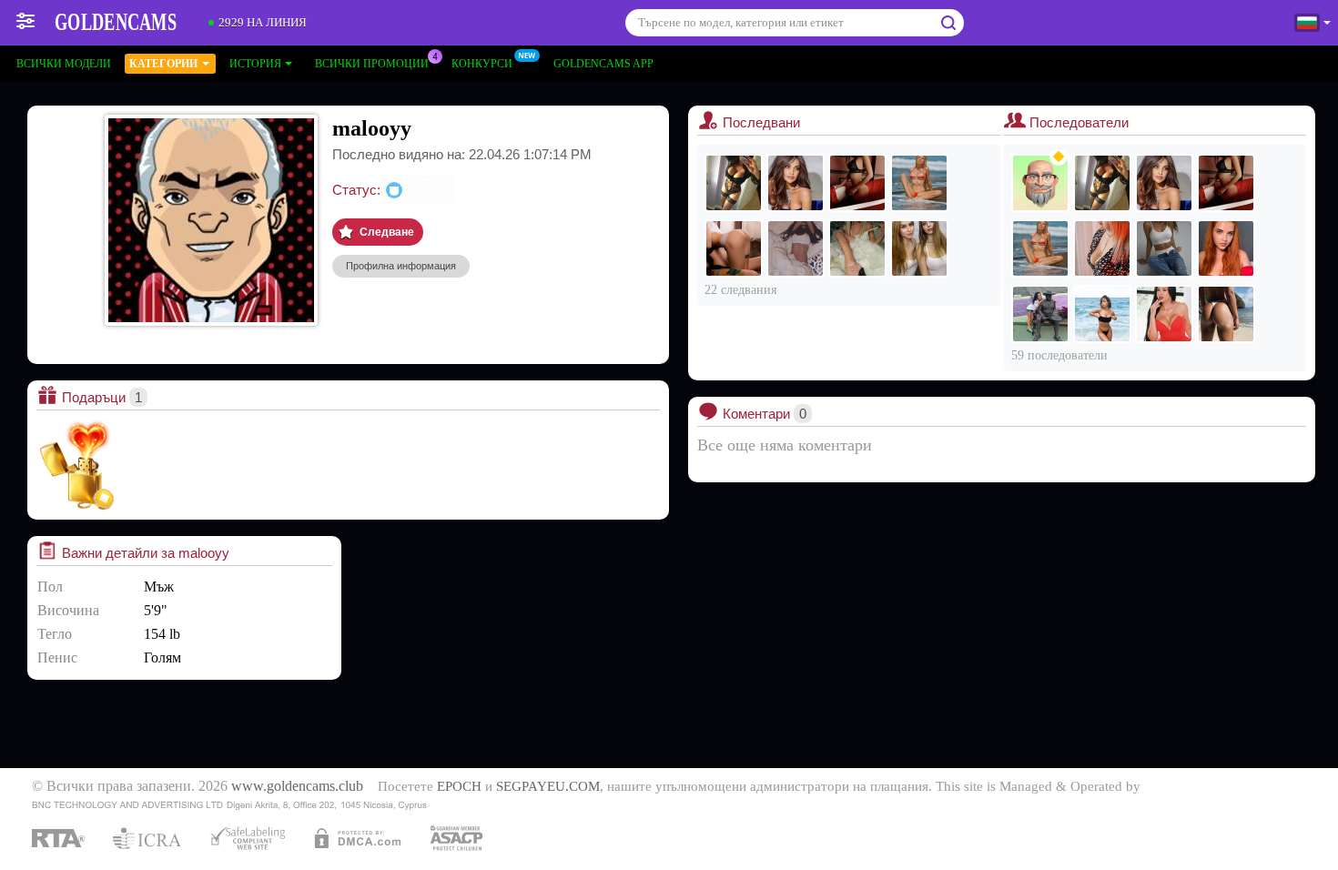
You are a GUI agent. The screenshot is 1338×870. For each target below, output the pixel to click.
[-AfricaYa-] (919, 183)
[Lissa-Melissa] (1226, 314)
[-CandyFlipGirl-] (1102, 314)
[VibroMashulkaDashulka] (919, 248)
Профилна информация (401, 265)
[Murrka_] (795, 183)
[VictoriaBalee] (1164, 314)
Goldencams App (603, 63)
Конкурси (481, 63)
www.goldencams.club (297, 786)
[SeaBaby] (857, 248)
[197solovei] (1040, 183)
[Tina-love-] (857, 183)
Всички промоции (372, 63)
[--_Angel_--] (1102, 248)
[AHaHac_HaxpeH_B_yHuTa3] (733, 248)
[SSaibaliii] (795, 248)
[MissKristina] (733, 183)
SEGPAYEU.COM (548, 786)
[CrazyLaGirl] (1226, 248)
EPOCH (459, 786)
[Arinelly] (1164, 248)
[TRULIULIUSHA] (1040, 314)
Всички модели (63, 63)
